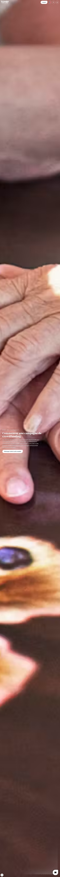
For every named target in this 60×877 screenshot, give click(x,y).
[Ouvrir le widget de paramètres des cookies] (2, 875)
